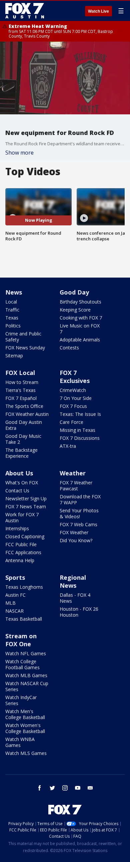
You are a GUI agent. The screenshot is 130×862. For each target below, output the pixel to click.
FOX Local (20, 373)
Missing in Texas (77, 430)
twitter (52, 788)
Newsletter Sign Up (26, 498)
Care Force (71, 422)
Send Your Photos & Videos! (79, 513)
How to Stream (21, 382)
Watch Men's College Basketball (25, 714)
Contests (69, 347)
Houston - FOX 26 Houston (79, 612)
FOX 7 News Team (25, 506)
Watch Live (98, 11)
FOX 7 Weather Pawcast (76, 485)
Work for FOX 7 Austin (22, 517)
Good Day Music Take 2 (23, 439)
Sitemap (14, 355)
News (13, 292)
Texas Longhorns (24, 587)
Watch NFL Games (25, 653)
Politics (13, 325)
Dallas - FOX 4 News (75, 598)
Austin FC (15, 595)
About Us (19, 473)
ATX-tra (68, 446)
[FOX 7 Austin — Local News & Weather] (24, 11)
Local (11, 302)
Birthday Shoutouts (80, 302)
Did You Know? (76, 540)
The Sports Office (24, 406)
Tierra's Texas (20, 390)
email (90, 788)
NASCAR (14, 611)
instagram (65, 788)
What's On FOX (21, 482)
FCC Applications (23, 552)
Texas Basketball (23, 619)
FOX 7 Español (21, 398)
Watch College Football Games (22, 664)
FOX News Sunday (25, 347)
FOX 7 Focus (73, 406)
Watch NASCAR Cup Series (26, 686)
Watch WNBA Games (20, 742)
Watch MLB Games (26, 675)
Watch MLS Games (26, 753)
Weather (73, 473)
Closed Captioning (24, 536)
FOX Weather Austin (27, 414)
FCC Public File (21, 544)
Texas (11, 317)
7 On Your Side (76, 398)
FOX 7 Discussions (80, 438)
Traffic (12, 310)
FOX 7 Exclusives (75, 377)
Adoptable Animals (80, 339)
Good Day (74, 292)
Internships (17, 528)
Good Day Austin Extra (23, 425)
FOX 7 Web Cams (78, 524)
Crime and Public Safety (23, 336)
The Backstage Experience (21, 453)
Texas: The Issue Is (80, 414)
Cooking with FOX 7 (81, 317)
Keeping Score (75, 310)
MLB (10, 603)
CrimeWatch (73, 390)
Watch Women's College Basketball (25, 728)
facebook (39, 788)
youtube (77, 788)
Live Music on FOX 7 (80, 328)
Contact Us (17, 490)
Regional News (73, 581)
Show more (19, 152)
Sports (15, 577)
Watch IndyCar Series (21, 700)
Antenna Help (19, 560)
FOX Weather (74, 532)
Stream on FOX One (21, 640)
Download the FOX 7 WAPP (80, 499)
